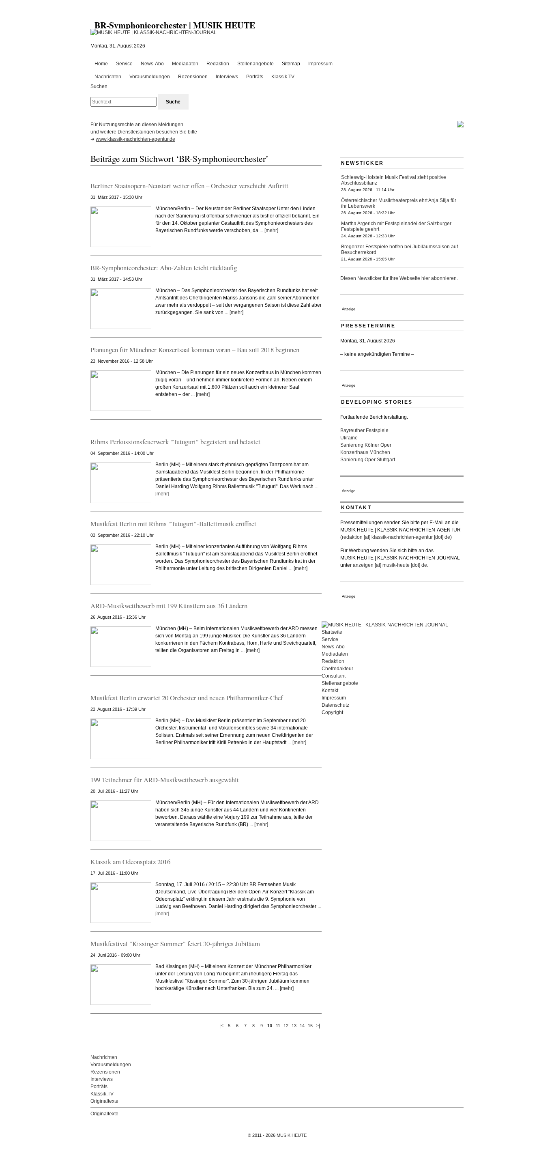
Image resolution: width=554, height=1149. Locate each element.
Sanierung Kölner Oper (365, 445)
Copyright (332, 712)
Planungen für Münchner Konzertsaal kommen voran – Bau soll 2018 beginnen (194, 349)
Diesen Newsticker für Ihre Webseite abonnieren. (399, 278)
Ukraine (349, 438)
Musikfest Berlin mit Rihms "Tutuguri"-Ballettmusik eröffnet (173, 523)
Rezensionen (193, 77)
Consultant (334, 676)
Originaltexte (104, 1101)
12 (285, 1025)
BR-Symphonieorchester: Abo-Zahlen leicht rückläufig (163, 267)
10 (269, 1025)
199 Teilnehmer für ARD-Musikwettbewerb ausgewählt (164, 779)
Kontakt (330, 690)
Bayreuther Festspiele (364, 430)
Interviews (227, 77)
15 (310, 1025)
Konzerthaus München (365, 452)
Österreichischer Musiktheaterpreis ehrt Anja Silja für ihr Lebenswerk (398, 203)
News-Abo (152, 64)
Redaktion (217, 64)
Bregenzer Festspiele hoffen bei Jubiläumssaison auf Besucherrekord (399, 249)
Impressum (320, 64)
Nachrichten (107, 77)
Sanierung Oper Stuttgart (367, 460)
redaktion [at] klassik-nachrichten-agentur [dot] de (396, 537)
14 (302, 1025)
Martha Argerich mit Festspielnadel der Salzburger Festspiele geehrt (396, 226)
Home (101, 64)
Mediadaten (185, 64)
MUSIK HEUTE (292, 1135)
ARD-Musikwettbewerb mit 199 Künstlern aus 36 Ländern (168, 605)
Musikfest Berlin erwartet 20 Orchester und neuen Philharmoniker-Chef (186, 697)
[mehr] (271, 230)
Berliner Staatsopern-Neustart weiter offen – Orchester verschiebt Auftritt (189, 185)
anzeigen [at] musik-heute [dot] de (390, 565)
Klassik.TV (282, 77)
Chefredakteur (337, 668)
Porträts (254, 77)
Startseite (332, 632)
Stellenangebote (255, 64)
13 (294, 1025)
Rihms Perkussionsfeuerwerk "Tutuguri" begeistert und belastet (175, 441)
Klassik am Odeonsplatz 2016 (130, 861)
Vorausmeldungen (149, 77)
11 (278, 1025)
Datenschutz (335, 705)
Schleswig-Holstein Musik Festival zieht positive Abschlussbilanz (393, 180)
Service (124, 64)
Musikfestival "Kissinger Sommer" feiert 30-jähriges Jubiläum (175, 943)
